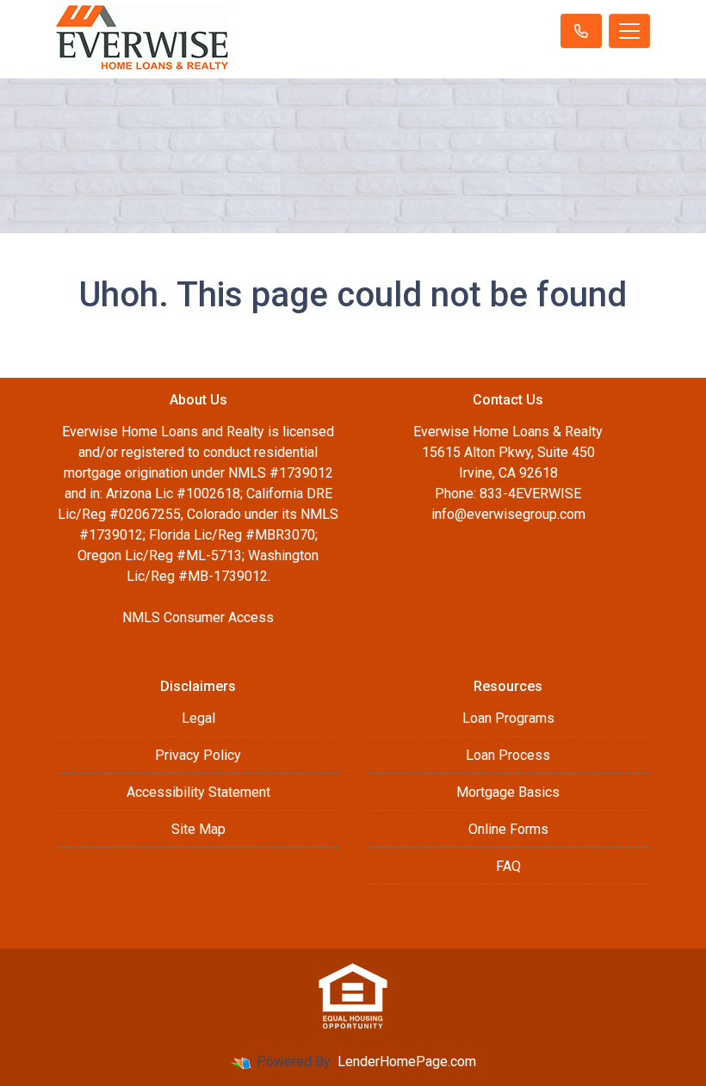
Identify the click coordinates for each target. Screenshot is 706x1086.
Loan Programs (508, 718)
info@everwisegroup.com (508, 514)
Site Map (198, 829)
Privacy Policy (198, 755)
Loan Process (508, 755)
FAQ (508, 866)
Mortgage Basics (508, 792)
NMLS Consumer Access (198, 617)
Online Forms (508, 829)
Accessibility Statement (198, 792)
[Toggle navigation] (629, 31)
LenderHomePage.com (407, 1061)
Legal (198, 718)
